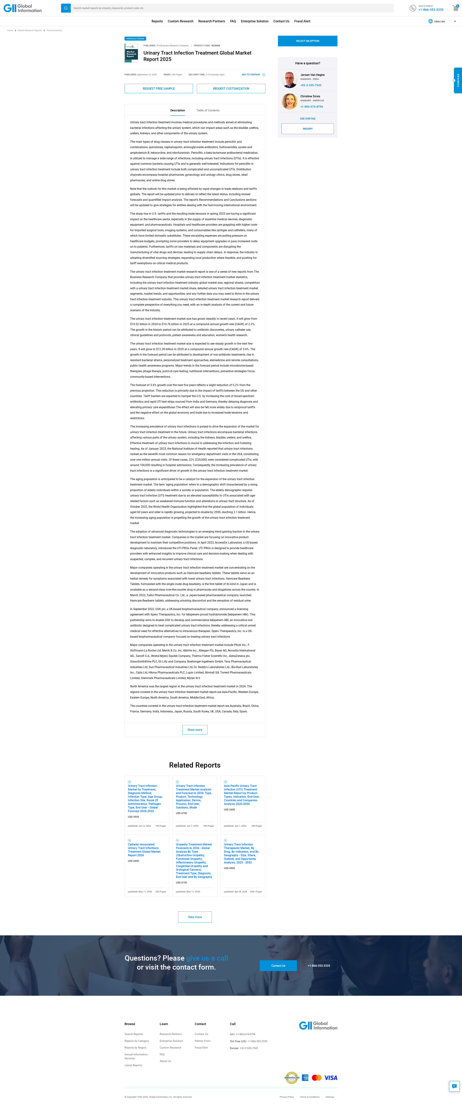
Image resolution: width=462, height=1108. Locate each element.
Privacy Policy (287, 1097)
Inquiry (308, 128)
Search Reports (134, 1034)
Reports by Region (135, 1047)
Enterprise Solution (255, 21)
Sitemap (330, 1097)
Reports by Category (137, 1041)
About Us (165, 1061)
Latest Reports (133, 1065)
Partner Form (202, 1041)
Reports (157, 21)
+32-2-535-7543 (310, 85)
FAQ (233, 21)
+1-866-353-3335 (431, 9)
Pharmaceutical (54, 30)
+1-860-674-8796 (311, 106)
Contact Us (281, 21)
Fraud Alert (302, 21)
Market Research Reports (30, 30)
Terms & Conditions (310, 1097)
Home (10, 30)
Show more (195, 730)
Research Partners (211, 21)
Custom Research (180, 21)
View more (195, 917)
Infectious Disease (135, 38)
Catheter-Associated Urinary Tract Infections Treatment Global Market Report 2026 (144, 849)
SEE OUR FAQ (307, 118)
